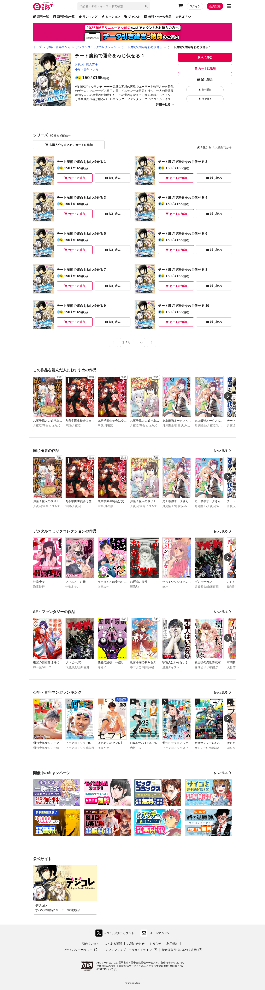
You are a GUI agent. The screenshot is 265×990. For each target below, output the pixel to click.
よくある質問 (113, 943)
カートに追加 (207, 68)
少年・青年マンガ (86, 69)
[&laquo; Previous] (113, 342)
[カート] (180, 6)
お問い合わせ (136, 943)
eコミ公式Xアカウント (115, 934)
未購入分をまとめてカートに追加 (71, 144)
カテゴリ (181, 16)
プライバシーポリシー (80, 950)
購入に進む (205, 57)
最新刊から (224, 147)
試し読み (207, 79)
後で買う (207, 98)
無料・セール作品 (159, 16)
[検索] (146, 6)
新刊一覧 (43, 16)
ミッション (113, 16)
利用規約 (172, 943)
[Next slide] (228, 396)
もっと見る (220, 450)
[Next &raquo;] (151, 342)
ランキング (90, 16)
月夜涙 (79, 64)
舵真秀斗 (92, 64)
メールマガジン (159, 933)
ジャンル (134, 16)
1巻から (206, 147)
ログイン (195, 6)
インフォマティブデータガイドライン (127, 950)
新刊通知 (207, 89)
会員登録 (215, 6)
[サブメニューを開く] (229, 6)
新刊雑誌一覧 (66, 16)
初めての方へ (90, 943)
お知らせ (155, 943)
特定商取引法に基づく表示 (182, 950)
